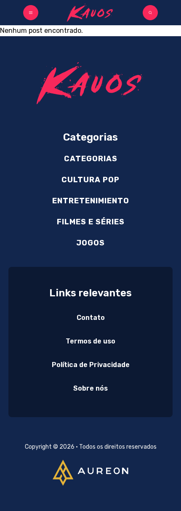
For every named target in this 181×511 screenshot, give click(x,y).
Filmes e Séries (91, 221)
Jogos (90, 243)
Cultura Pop (90, 179)
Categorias (90, 158)
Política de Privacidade (91, 365)
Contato (91, 318)
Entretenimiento (90, 200)
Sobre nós (90, 388)
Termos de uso (90, 341)
